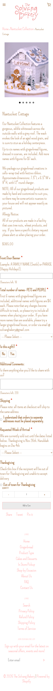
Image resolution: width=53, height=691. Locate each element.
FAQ (26, 582)
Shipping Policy (26, 623)
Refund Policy (26, 617)
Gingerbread (26, 547)
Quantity (5, 488)
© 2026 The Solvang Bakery (19, 676)
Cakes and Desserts (26, 559)
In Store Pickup (26, 564)
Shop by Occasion (26, 570)
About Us (26, 576)
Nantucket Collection (22, 29)
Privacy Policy (26, 611)
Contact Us (26, 588)
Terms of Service (27, 628)
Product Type (26, 553)
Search (26, 605)
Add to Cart (26, 505)
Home (5, 29)
